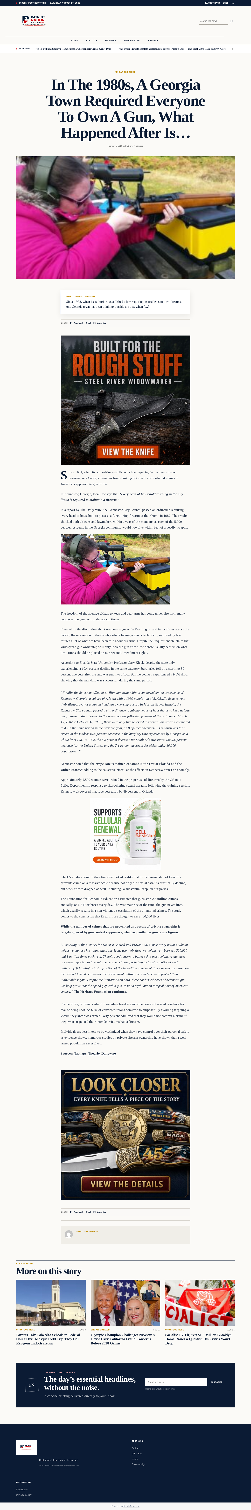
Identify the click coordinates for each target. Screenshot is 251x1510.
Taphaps (80, 1053)
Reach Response (131, 1506)
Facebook (78, 323)
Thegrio (94, 1053)
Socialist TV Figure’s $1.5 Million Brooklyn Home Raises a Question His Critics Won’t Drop (198, 1339)
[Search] (231, 21)
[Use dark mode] (232, 3)
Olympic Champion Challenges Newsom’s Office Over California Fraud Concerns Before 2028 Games (123, 1339)
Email (88, 323)
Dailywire (108, 1053)
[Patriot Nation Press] (34, 21)
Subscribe (216, 1382)
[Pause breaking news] (232, 49)
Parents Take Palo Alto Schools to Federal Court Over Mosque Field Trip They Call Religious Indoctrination (48, 1339)
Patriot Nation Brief (216, 3)
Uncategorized (125, 72)
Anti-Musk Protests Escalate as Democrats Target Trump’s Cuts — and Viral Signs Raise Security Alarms (134, 48)
